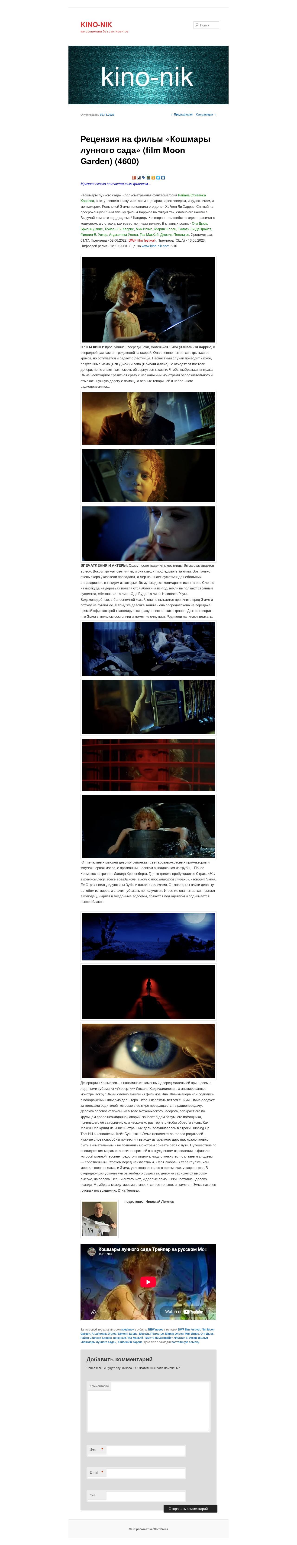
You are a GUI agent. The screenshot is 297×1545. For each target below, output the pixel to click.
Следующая (206, 114)
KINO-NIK (96, 24)
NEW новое (155, 1329)
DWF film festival (189, 1329)
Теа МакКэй (135, 1338)
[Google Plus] (134, 178)
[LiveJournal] (143, 178)
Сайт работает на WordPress (148, 1529)
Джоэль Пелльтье (151, 1333)
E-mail (96, 1472)
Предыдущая (182, 114)
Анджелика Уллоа (104, 1333)
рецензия (119, 1338)
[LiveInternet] (138, 178)
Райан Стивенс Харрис (96, 1338)
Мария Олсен (174, 1333)
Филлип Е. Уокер (185, 1338)
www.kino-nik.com (156, 245)
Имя (96, 1449)
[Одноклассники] (153, 178)
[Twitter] (158, 178)
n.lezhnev (127, 1329)
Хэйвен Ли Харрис (130, 1342)
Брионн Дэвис (127, 1333)
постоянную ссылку (185, 1342)
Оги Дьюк (206, 1333)
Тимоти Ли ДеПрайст (158, 1338)
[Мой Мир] (148, 178)
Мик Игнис (192, 1333)
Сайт (93, 1495)
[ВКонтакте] (163, 178)
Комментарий (99, 1386)
